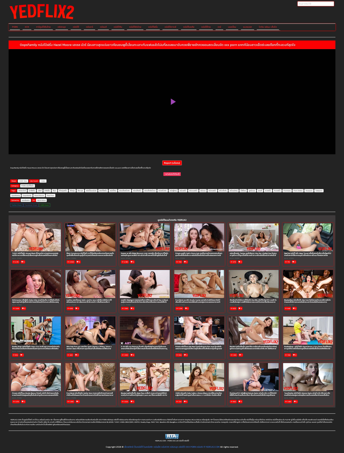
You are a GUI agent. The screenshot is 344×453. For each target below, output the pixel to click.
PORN (15, 26)
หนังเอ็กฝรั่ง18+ (124, 190)
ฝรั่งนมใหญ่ (234, 190)
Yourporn (308, 190)
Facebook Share (31, 205)
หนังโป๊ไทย (206, 26)
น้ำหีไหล (243, 190)
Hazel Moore (39, 195)
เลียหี (40, 190)
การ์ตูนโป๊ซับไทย (43, 26)
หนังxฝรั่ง (183, 190)
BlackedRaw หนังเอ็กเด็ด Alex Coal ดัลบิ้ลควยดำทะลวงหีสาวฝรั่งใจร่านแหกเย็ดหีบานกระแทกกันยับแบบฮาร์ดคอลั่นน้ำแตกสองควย (307, 301)
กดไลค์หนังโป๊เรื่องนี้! (172, 174)
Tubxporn (318, 190)
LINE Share (44, 205)
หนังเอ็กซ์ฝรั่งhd (149, 190)
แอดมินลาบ (26, 200)
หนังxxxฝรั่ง (193, 190)
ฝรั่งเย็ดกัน (223, 190)
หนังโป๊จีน (118, 26)
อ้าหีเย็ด (47, 190)
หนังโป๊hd (113, 190)
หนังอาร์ (89, 26)
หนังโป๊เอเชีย (188, 26)
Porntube (287, 190)
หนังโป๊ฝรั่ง (153, 26)
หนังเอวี (103, 26)
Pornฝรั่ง (277, 190)
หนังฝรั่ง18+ (162, 190)
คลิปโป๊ (76, 26)
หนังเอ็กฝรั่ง (137, 190)
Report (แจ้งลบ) (172, 163)
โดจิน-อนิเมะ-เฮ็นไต (268, 26)
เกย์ (219, 26)
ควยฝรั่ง (268, 190)
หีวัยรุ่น (72, 190)
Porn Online (298, 190)
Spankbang (15, 195)
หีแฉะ (54, 190)
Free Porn (50, 195)
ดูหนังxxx (252, 190)
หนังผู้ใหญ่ (173, 190)
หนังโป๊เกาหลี (170, 26)
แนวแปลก (247, 26)
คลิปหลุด (62, 26)
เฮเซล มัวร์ (22, 190)
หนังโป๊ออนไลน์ (91, 190)
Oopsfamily (27, 195)
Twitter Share (17, 205)
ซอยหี (260, 190)
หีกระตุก (80, 190)
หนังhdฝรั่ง (212, 190)
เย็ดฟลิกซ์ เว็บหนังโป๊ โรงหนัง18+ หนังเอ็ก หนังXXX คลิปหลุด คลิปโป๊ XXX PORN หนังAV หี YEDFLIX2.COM (172, 446)
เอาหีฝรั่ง (32, 190)
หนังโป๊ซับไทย (135, 26)
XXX (27, 26)
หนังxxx (203, 190)
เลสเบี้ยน (232, 26)
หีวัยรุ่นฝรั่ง (63, 190)
